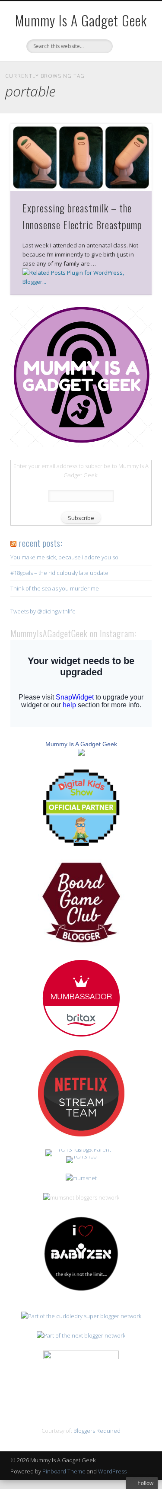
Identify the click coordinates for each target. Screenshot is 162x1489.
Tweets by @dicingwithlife (43, 611)
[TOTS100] (81, 1156)
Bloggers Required (97, 1430)
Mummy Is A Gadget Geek (81, 20)
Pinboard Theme (64, 1471)
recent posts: (41, 542)
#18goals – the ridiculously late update (59, 573)
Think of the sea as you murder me (54, 588)
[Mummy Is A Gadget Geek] (81, 445)
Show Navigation (131, 77)
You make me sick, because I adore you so (64, 557)
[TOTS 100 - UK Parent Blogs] (81, 1149)
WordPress (112, 1471)
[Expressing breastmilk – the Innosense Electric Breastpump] (81, 157)
